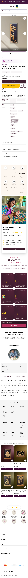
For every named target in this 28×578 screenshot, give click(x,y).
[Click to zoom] (24, 18)
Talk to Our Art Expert (11, 85)
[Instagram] (4, 572)
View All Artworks (7, 376)
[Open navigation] (3, 6)
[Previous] (3, 33)
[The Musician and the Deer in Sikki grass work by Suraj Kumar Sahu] (7, 480)
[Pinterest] (9, 572)
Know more (24, 89)
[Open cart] (26, 6)
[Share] (24, 86)
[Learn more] (10, 57)
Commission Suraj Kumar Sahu (20, 376)
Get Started (13, 325)
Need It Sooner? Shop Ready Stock (14, 249)
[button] (14, 61)
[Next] (24, 33)
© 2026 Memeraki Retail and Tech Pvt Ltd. (10, 575)
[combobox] (14, 11)
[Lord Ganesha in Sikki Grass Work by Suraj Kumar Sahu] (20, 480)
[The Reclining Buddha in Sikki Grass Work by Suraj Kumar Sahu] (20, 453)
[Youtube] (12, 572)
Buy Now (14, 81)
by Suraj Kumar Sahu (6, 70)
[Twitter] (6, 572)
